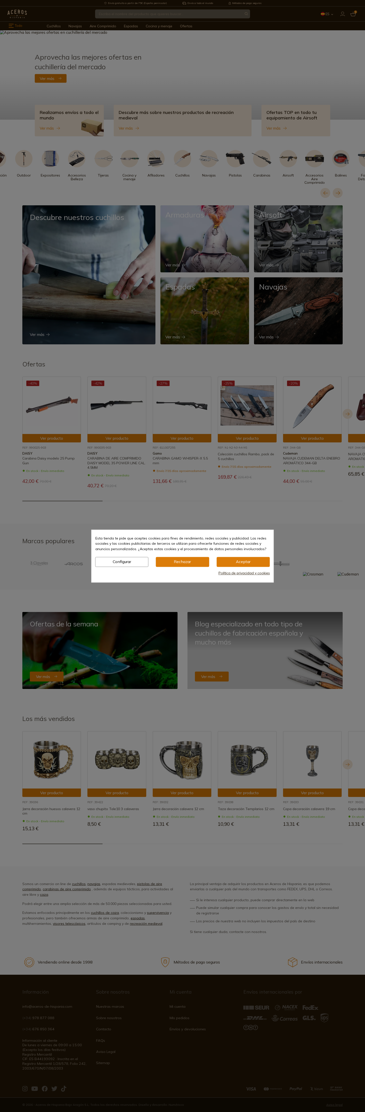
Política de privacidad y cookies (244, 573)
